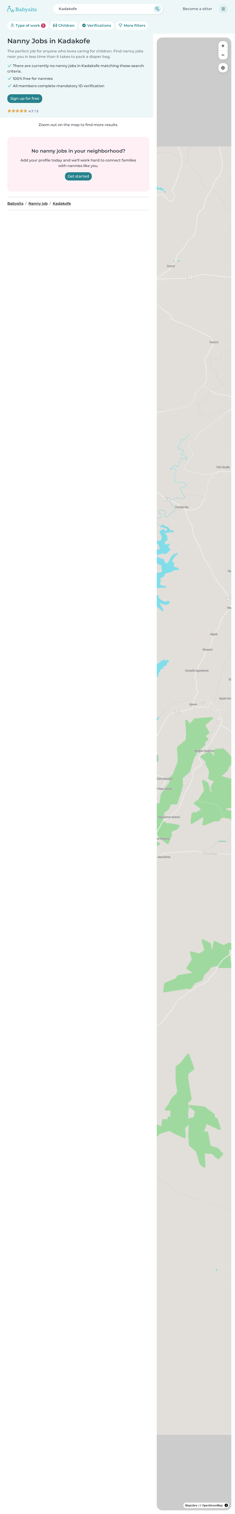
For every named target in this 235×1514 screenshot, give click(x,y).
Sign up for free (24, 98)
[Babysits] (22, 9)
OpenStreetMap (212, 1505)
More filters (134, 25)
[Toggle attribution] (226, 1505)
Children (66, 25)
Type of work (29, 25)
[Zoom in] (223, 45)
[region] (194, 774)
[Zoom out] (223, 54)
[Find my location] (223, 67)
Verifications (98, 25)
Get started (78, 176)
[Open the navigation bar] (223, 9)
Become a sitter (197, 9)
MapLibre (191, 1505)
